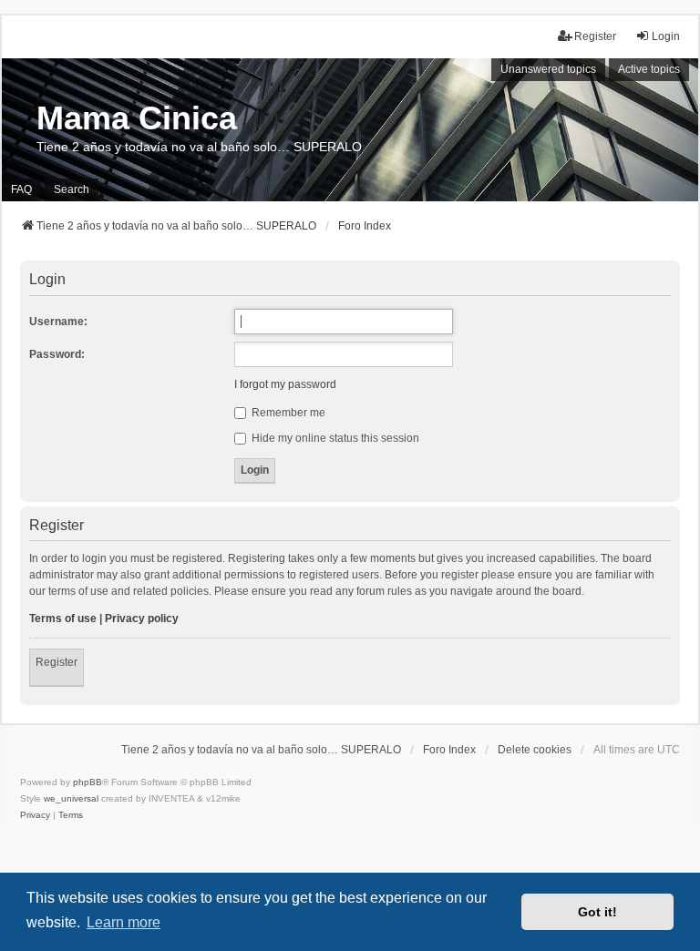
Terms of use (63, 618)
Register (56, 662)
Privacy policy (142, 618)
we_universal (71, 798)
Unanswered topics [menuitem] (548, 69)
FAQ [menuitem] (21, 189)
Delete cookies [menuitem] (534, 749)
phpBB (87, 782)
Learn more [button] (123, 922)
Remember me (287, 412)
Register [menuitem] (595, 36)
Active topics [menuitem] (649, 69)
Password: (57, 354)
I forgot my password (285, 384)
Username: (58, 321)
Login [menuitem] (666, 36)
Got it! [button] (597, 912)
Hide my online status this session (334, 438)
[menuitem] (35, 815)
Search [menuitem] (71, 189)
